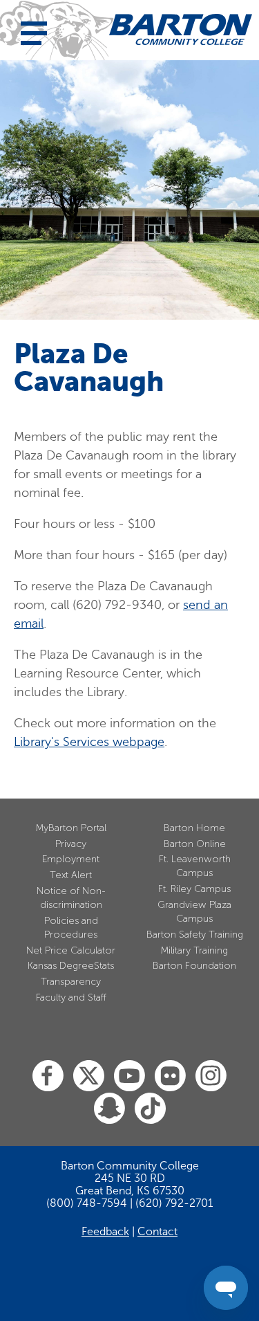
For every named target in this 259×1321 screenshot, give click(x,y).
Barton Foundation (194, 966)
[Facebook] (48, 1076)
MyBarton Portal (71, 828)
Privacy (70, 844)
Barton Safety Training (194, 934)
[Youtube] (129, 1076)
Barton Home (194, 828)
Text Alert (71, 875)
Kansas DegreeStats (71, 966)
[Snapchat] (109, 1109)
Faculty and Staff (71, 997)
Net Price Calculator (70, 950)
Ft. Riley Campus (194, 889)
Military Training (194, 950)
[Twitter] (88, 1076)
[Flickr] (170, 1076)
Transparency (71, 981)
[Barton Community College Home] (180, 29)
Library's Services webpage (89, 742)
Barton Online (195, 844)
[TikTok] (150, 1109)
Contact (157, 1232)
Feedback (105, 1232)
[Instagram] (211, 1076)
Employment (70, 859)
